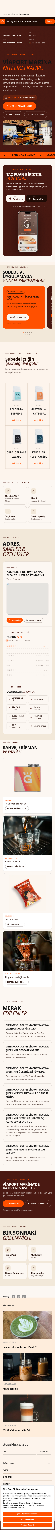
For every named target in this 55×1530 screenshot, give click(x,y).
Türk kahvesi (13, 924)
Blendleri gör (14, 866)
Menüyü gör (37, 114)
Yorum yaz (15, 1203)
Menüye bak (16, 317)
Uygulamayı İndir (21, 106)
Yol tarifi (14, 114)
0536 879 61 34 (35, 620)
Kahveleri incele (15, 808)
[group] (27, 308)
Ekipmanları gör (15, 982)
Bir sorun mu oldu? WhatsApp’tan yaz (18, 1210)
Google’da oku (36, 1203)
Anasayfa (6, 14)
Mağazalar (14, 14)
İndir (50, 21)
